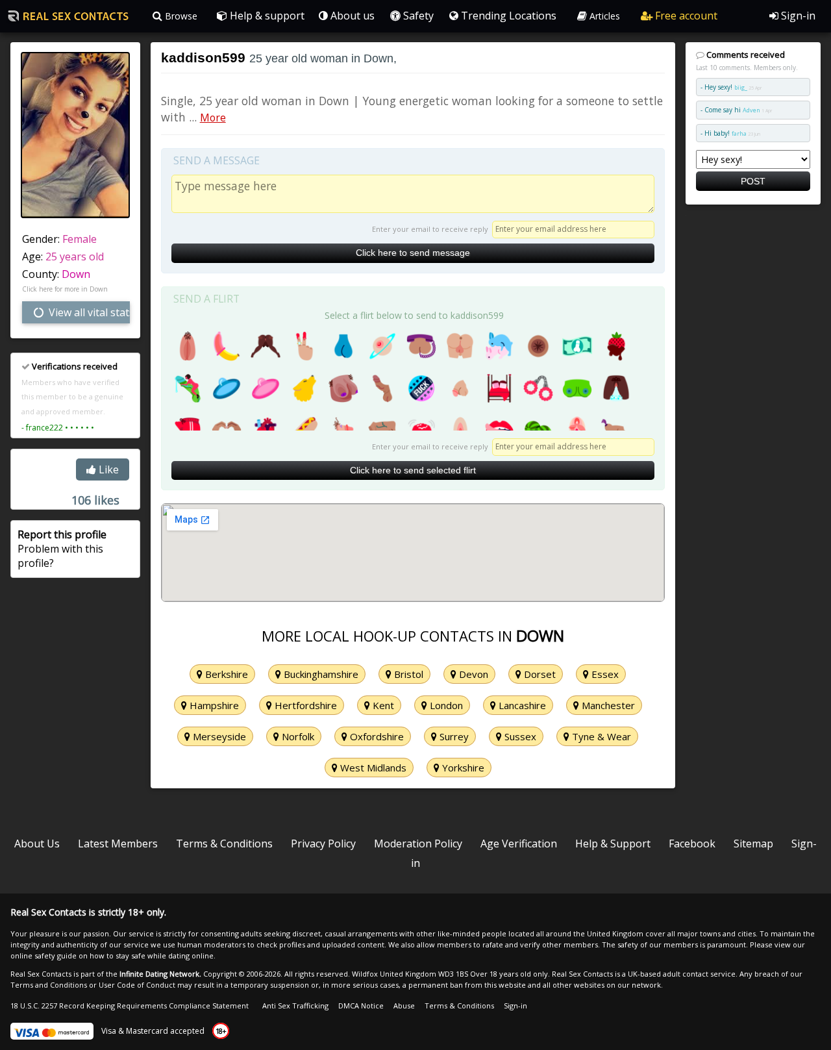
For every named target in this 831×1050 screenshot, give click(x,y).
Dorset (538, 674)
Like (107, 469)
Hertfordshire (304, 705)
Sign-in (796, 15)
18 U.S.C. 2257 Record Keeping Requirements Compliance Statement (129, 1005)
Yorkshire (462, 767)
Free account (684, 15)
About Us (37, 843)
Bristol (407, 674)
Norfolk (296, 736)
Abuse (404, 1005)
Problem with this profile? (62, 549)
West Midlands (372, 767)
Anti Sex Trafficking (295, 1005)
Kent (382, 705)
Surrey (453, 736)
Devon (472, 674)
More (213, 117)
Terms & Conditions (224, 843)
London (445, 705)
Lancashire (521, 705)
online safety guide (43, 955)
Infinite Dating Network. (160, 974)
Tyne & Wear (600, 736)
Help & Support (613, 843)
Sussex (519, 736)
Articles (603, 16)
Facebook (692, 843)
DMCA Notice (361, 1005)
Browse (179, 16)
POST (753, 181)
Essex (604, 674)
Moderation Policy (418, 843)
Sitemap (753, 843)
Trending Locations (507, 15)
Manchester (607, 705)
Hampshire (213, 705)
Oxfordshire (375, 736)
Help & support (265, 15)
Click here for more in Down (65, 289)
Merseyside (218, 736)
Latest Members (118, 843)
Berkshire (225, 674)
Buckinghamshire (319, 674)
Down (76, 274)
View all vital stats (88, 312)
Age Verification (518, 843)
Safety (417, 15)
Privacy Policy (323, 843)
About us (351, 15)
